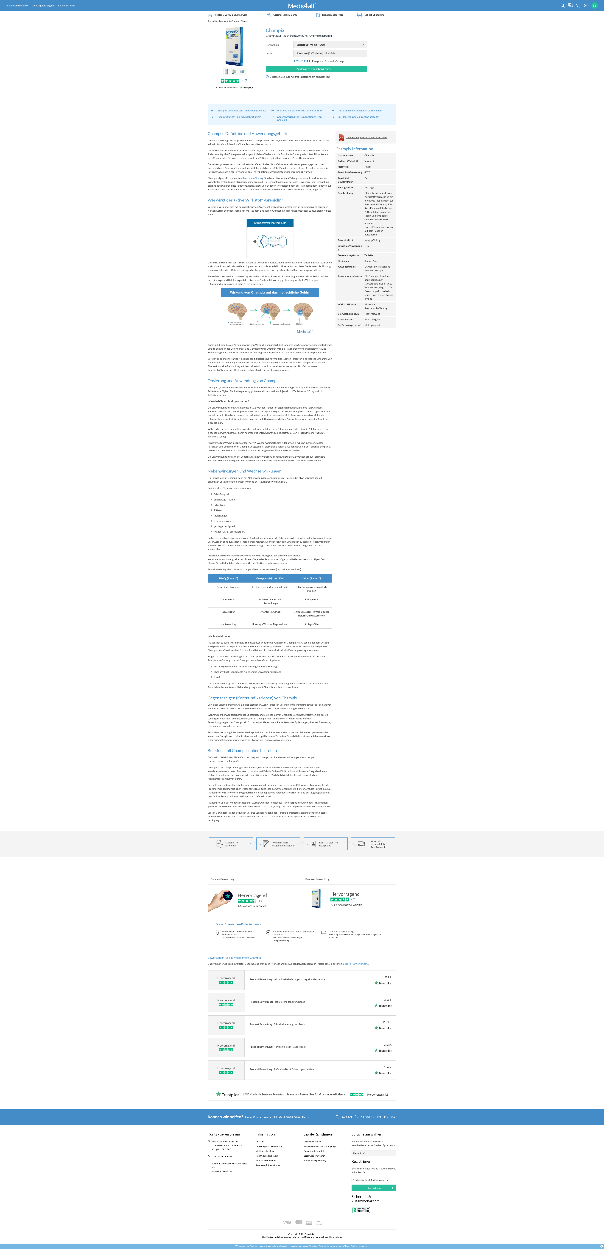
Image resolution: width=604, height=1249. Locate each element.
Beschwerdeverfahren (314, 1155)
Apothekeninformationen (268, 1165)
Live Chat (346, 1117)
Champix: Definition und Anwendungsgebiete (241, 110)
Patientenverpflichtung (315, 1160)
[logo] (302, 5)
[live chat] (570, 5)
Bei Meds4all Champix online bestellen (358, 116)
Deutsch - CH (359, 1153)
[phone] (578, 5)
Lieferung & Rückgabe (43, 5)
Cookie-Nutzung (358, 1246)
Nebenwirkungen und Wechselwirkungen (239, 116)
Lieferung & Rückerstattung (269, 1146)
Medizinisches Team (265, 1151)
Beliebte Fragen (66, 5)
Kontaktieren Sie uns (266, 1160)
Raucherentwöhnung (229, 21)
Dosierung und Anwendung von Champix (360, 110)
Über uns (260, 1141)
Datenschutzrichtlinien (315, 1151)
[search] (563, 6)
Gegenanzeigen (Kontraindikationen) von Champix (299, 118)
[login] (594, 5)
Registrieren (374, 1187)
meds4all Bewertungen (354, 963)
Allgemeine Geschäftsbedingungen (320, 1146)
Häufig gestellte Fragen (267, 1155)
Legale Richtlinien (312, 1141)
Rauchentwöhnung (252, 178)
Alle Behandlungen (16, 5)
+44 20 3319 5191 (222, 1156)
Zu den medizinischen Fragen (314, 69)
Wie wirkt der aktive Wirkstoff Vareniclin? (299, 110)
